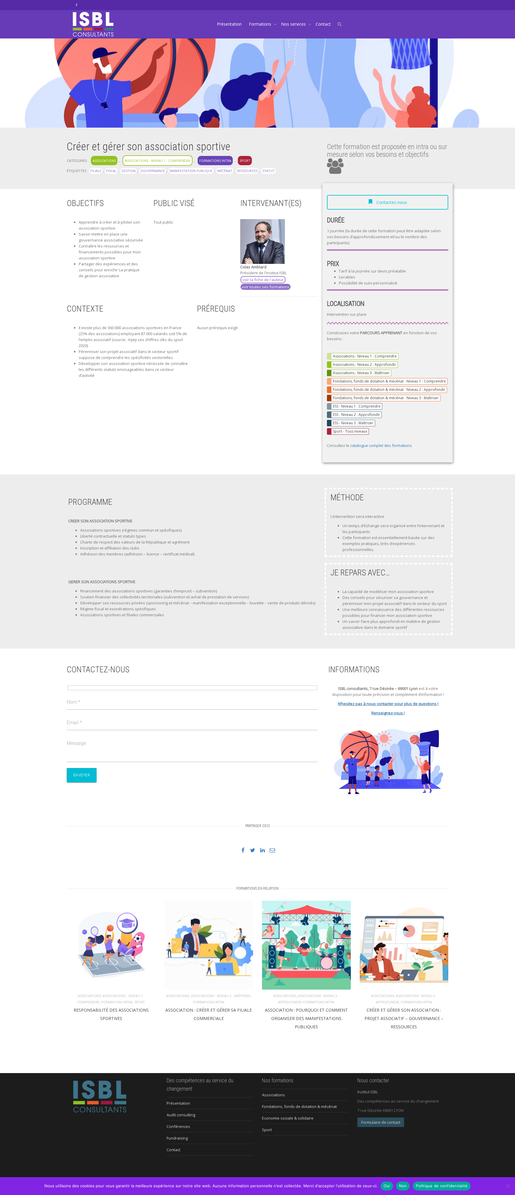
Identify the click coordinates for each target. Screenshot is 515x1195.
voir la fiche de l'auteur (263, 279)
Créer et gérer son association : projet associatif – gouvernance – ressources (403, 1018)
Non (403, 1185)
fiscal (111, 170)
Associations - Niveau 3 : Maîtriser (361, 372)
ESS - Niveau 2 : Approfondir (356, 414)
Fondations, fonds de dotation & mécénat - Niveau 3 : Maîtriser (386, 397)
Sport (245, 160)
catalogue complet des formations (381, 445)
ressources (247, 170)
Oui (387, 1185)
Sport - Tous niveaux (350, 431)
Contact (323, 24)
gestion (128, 170)
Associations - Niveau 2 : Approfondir (364, 364)
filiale (95, 170)
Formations (260, 24)
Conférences (178, 1126)
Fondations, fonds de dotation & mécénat (299, 1106)
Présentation (229, 24)
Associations (104, 160)
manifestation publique (191, 170)
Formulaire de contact (380, 1122)
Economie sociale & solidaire (288, 1118)
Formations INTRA (215, 160)
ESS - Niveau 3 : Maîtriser (353, 422)
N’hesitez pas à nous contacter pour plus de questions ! (388, 703)
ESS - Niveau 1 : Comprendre (357, 406)
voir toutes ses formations (265, 287)
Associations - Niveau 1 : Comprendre (157, 160)
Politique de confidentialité (442, 1185)
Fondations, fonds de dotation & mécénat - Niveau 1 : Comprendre (389, 381)
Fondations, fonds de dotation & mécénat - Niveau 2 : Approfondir (389, 389)
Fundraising (177, 1138)
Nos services (294, 24)
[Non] (508, 1186)
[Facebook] (76, 5)
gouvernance (152, 170)
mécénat (224, 170)
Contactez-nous (391, 202)
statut (268, 170)
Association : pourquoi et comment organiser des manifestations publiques (306, 1018)
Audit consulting (181, 1114)
